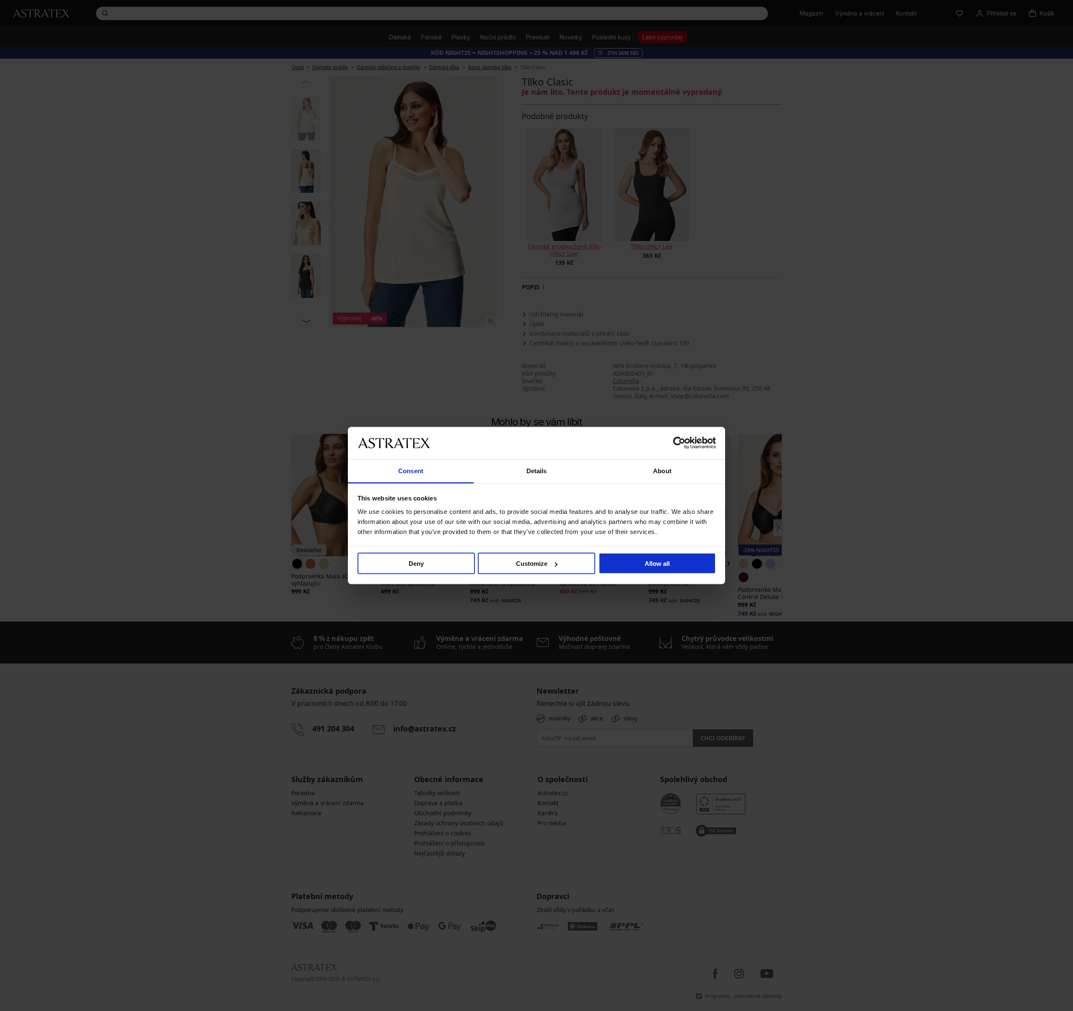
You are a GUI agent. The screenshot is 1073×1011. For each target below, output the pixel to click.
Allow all (657, 563)
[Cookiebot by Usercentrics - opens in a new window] (679, 443)
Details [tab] (536, 470)
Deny (416, 563)
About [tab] (662, 470)
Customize (531, 563)
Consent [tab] (410, 470)
